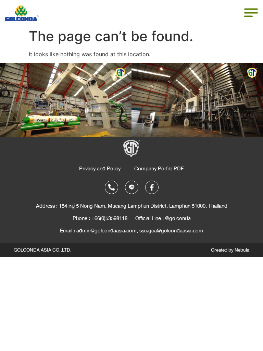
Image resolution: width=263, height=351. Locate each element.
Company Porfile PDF (159, 168)
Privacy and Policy (100, 168)
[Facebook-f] (152, 187)
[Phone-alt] (111, 187)
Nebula (242, 250)
